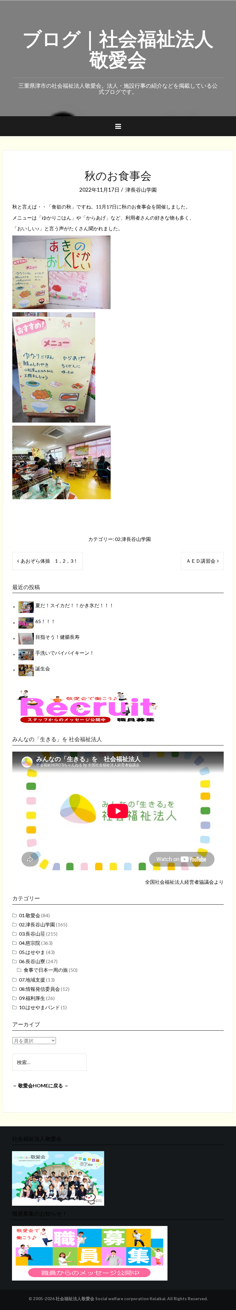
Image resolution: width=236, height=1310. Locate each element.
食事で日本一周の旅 (46, 970)
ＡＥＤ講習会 (200, 561)
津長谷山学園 (141, 189)
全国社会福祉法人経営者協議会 (179, 882)
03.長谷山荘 (32, 934)
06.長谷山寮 (32, 961)
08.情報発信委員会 (39, 989)
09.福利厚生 (32, 998)
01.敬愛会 (29, 915)
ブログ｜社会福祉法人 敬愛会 (118, 47)
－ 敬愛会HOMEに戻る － (40, 1085)
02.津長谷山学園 (133, 539)
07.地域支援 (32, 979)
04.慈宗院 (29, 943)
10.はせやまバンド (39, 1007)
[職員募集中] (87, 706)
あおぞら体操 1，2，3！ (49, 561)
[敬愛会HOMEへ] (58, 1178)
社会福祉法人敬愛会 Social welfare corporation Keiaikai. (111, 1298)
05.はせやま (32, 952)
